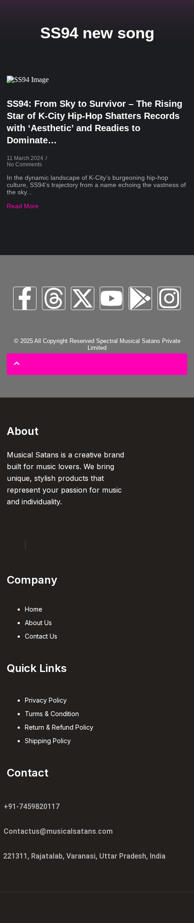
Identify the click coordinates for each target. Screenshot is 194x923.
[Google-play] (140, 298)
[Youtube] (111, 298)
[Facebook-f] (25, 298)
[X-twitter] (82, 298)
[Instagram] (169, 298)
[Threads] (53, 298)
